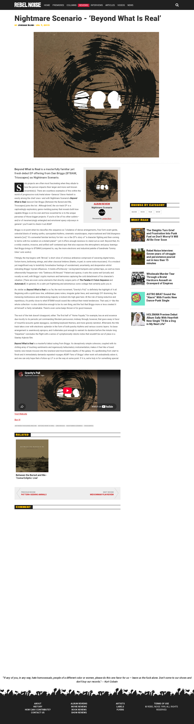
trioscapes (88, 426)
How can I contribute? (38, 709)
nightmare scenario (74, 426)
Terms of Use (161, 703)
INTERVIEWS (97, 5)
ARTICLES (110, 5)
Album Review (102, 203)
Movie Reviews (79, 706)
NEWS (130, 5)
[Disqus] (67, 547)
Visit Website (21, 414)
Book (143, 212)
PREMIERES (58, 5)
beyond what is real (46, 426)
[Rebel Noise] (28, 6)
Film (150, 212)
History (37, 706)
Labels (120, 706)
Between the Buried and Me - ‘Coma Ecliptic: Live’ (31, 476)
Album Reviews (79, 703)
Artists (120, 703)
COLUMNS (72, 5)
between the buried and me (25, 426)
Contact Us (37, 712)
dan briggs (60, 426)
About (37, 703)
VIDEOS (121, 5)
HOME (47, 5)
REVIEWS (83, 5)
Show (158, 212)
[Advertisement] (155, 181)
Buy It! (17, 419)
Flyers (120, 709)
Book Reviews (79, 709)
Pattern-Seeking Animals (34, 494)
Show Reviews (79, 712)
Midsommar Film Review (102, 494)
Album (134, 212)
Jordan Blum (26, 25)
